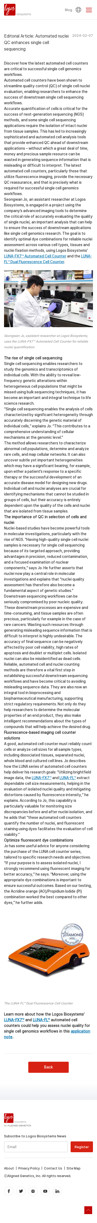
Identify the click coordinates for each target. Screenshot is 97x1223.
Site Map (74, 1168)
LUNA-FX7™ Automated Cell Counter (35, 256)
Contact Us (53, 1168)
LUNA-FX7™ (41, 778)
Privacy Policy (29, 1168)
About (9, 1168)
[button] (79, 9)
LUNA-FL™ (68, 778)
